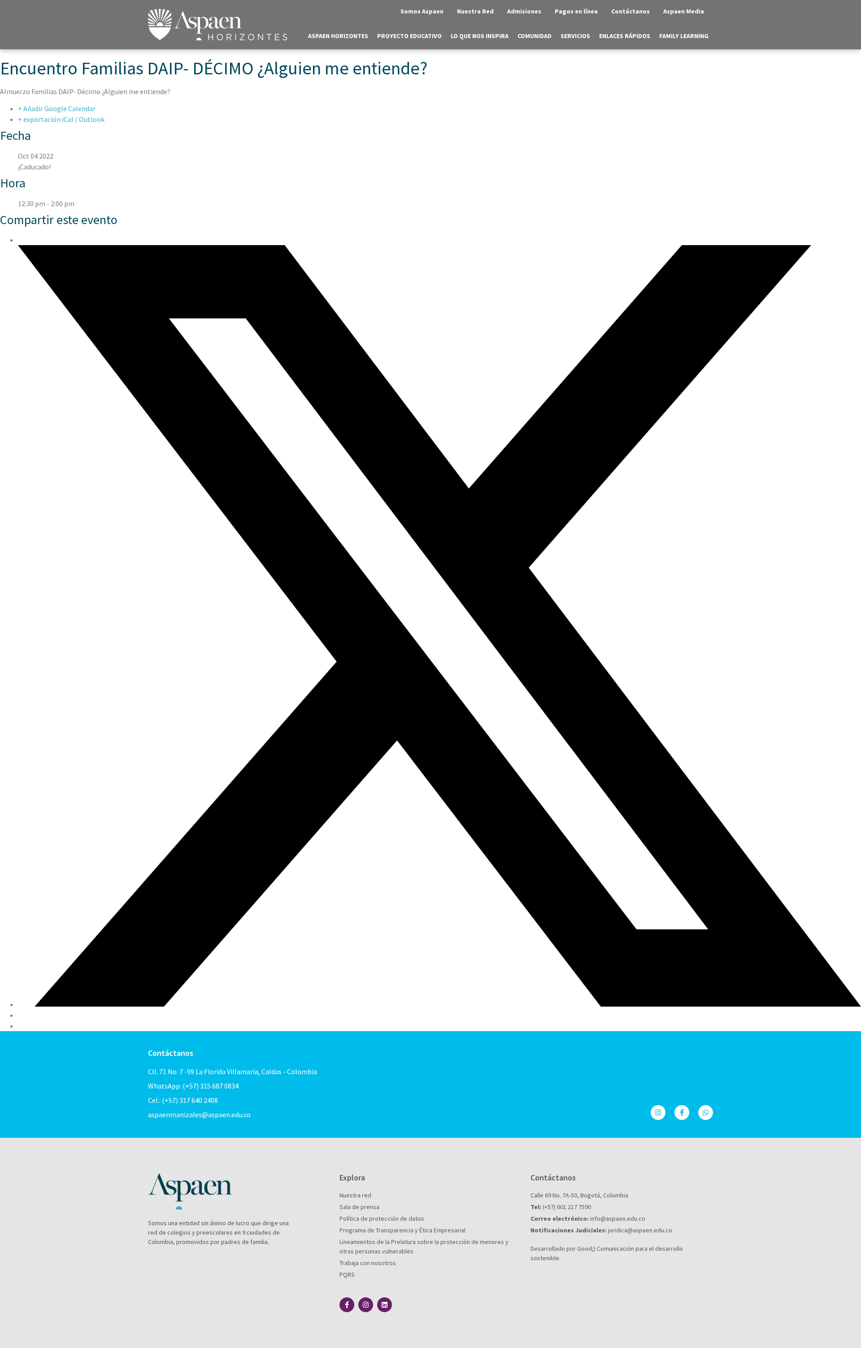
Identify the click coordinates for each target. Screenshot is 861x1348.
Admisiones (524, 11)
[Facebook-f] (681, 1112)
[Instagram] (658, 1112)
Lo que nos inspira (480, 36)
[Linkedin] (384, 1304)
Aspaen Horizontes (338, 36)
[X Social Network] (439, 1004)
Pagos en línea (576, 11)
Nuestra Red (475, 11)
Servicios (575, 36)
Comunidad (534, 36)
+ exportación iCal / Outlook (61, 119)
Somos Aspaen (422, 11)
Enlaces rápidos (624, 36)
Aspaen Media (683, 11)
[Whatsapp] (705, 1112)
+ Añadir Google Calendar (57, 108)
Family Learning (684, 36)
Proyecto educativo (409, 36)
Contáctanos (630, 11)
